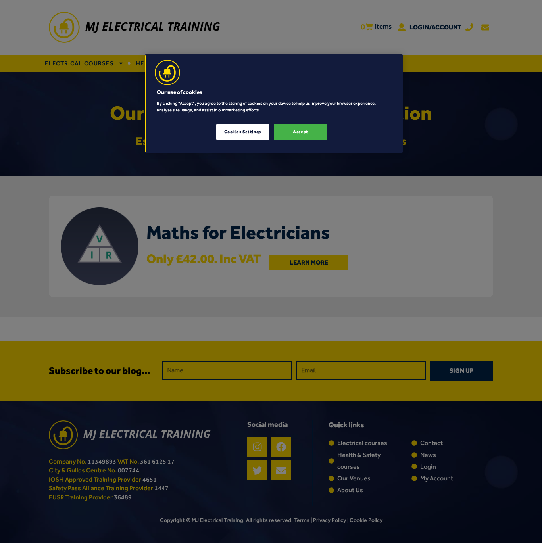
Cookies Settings (242, 131)
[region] (274, 103)
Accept (300, 131)
